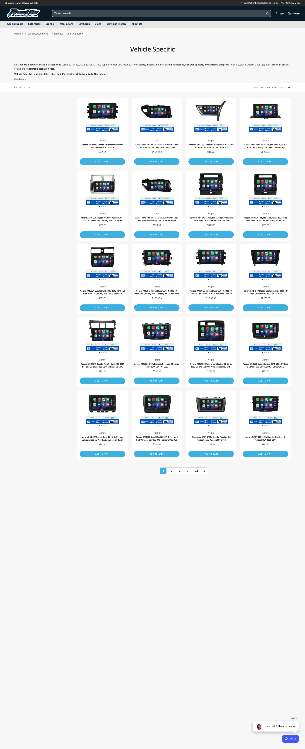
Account (279, 13)
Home (17, 33)
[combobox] (158, 13)
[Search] (267, 13)
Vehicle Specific (75, 33)
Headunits (57, 33)
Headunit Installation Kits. (40, 69)
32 (196, 470)
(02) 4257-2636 (292, 3)
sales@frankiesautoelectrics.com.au (261, 3)
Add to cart (102, 161)
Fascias (284, 64)
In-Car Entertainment (36, 33)
